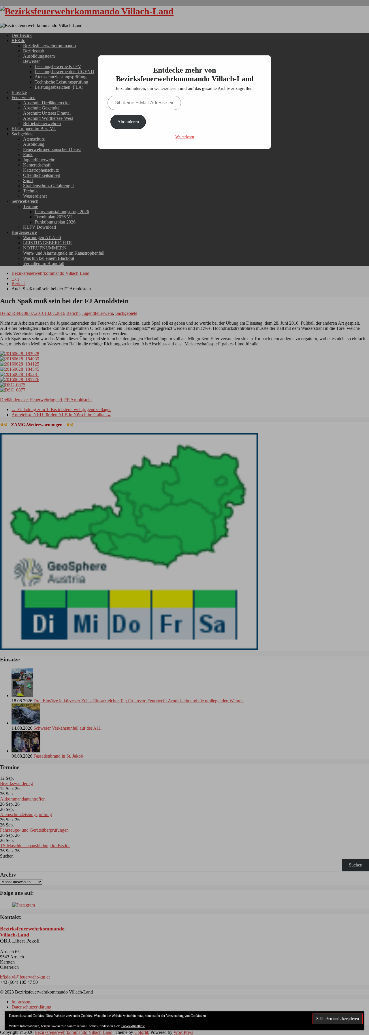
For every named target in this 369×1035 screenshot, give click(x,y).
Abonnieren (128, 121)
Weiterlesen (184, 137)
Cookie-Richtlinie (133, 1026)
